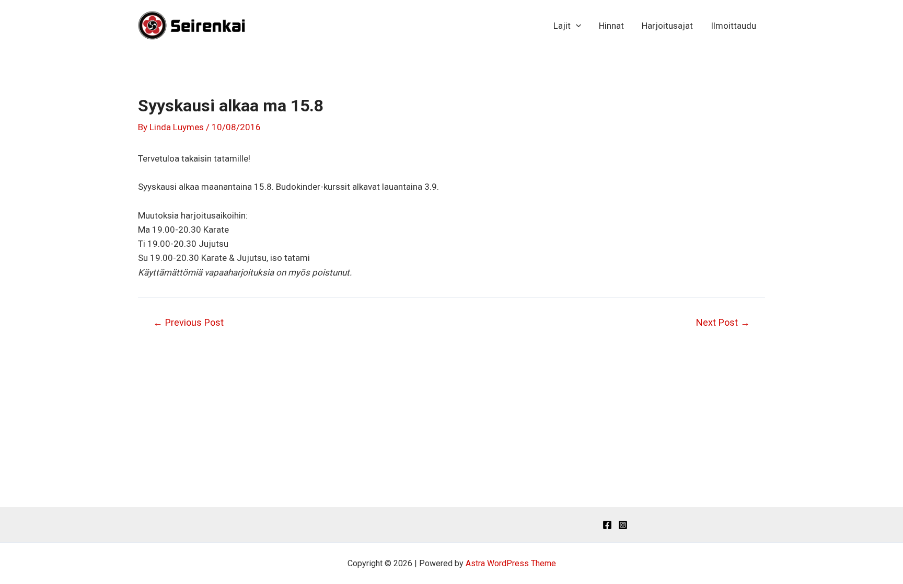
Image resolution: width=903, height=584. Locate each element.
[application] (576, 26)
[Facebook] (607, 525)
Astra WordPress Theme (511, 563)
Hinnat (611, 25)
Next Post (723, 322)
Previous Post (188, 322)
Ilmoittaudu (733, 25)
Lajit (562, 25)
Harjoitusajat (667, 25)
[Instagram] (623, 525)
